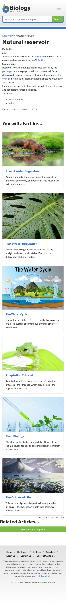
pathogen (40, 56)
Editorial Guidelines (46, 555)
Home (9, 552)
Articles (37, 552)
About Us (10, 555)
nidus (11, 103)
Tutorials (50, 552)
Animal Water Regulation (23, 171)
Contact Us (26, 555)
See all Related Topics (32, 529)
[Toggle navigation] (59, 8)
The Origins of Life (18, 497)
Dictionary (8, 35)
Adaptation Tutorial (19, 375)
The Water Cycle (16, 314)
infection (40, 60)
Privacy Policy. (45, 576)
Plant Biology (15, 436)
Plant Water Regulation (21, 243)
